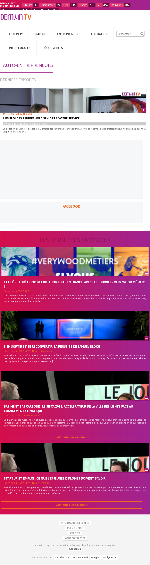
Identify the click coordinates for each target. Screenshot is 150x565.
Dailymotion (110, 557)
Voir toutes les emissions (72, 437)
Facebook (83, 557)
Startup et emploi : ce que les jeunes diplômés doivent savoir (54, 478)
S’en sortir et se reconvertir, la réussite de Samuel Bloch (52, 346)
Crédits (75, 533)
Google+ (96, 557)
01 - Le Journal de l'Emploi (17, 114)
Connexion (75, 549)
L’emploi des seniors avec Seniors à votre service (41, 118)
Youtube (59, 557)
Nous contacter (75, 538)
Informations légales (75, 523)
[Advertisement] (71, 169)
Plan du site (75, 528)
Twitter (70, 557)
